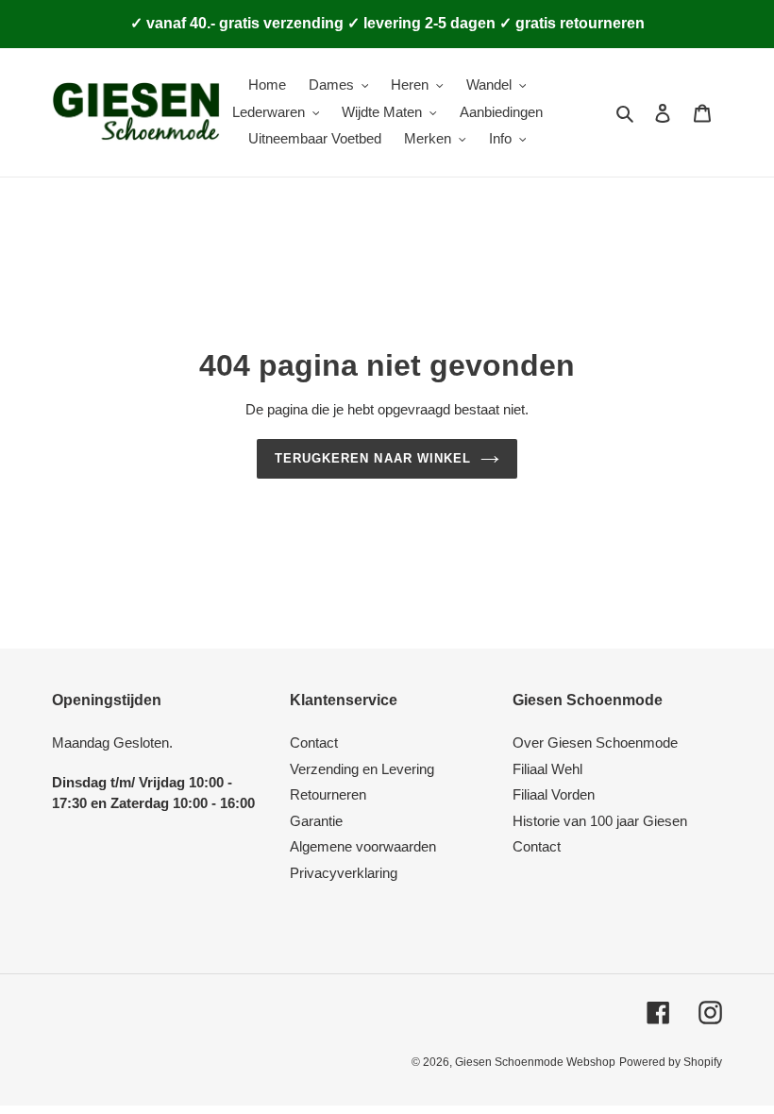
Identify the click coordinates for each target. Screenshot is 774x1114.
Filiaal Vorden (554, 794)
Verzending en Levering (362, 769)
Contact (314, 742)
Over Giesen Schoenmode (595, 742)
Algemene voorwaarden (363, 846)
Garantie (316, 821)
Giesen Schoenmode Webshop (535, 1062)
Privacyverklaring (343, 873)
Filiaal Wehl (547, 769)
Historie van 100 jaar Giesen (600, 821)
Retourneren (328, 794)
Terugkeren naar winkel (373, 458)
